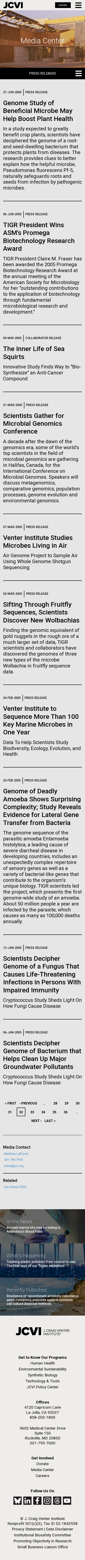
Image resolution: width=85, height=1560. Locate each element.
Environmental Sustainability (42, 1369)
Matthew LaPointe (16, 1154)
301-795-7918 (13, 1160)
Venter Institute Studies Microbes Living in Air (38, 541)
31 (11, 1112)
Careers (42, 1475)
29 (68, 1103)
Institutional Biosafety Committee (42, 1535)
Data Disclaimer (59, 1529)
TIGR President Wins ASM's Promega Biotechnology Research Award (39, 236)
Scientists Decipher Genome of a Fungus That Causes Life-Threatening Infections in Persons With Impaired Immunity (42, 974)
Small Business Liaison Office (42, 1547)
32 (22, 1112)
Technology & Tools (42, 1381)
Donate (63, 5)
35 (56, 1112)
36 (67, 1112)
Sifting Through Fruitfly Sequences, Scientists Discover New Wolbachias (41, 612)
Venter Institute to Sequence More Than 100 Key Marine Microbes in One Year (41, 720)
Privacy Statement (27, 1529)
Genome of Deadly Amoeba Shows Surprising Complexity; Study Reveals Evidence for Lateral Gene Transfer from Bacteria (42, 807)
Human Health (42, 1363)
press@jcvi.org (14, 1166)
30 (79, 1103)
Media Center (42, 1469)
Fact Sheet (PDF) (15, 1187)
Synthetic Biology (42, 1375)
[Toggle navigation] (79, 5)
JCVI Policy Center (43, 1387)
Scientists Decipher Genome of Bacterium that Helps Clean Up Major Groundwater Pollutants (42, 1055)
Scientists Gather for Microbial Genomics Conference (33, 423)
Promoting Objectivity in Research (42, 1541)
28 (56, 1103)
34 (44, 1112)
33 (33, 1112)
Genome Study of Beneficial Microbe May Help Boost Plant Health (38, 111)
